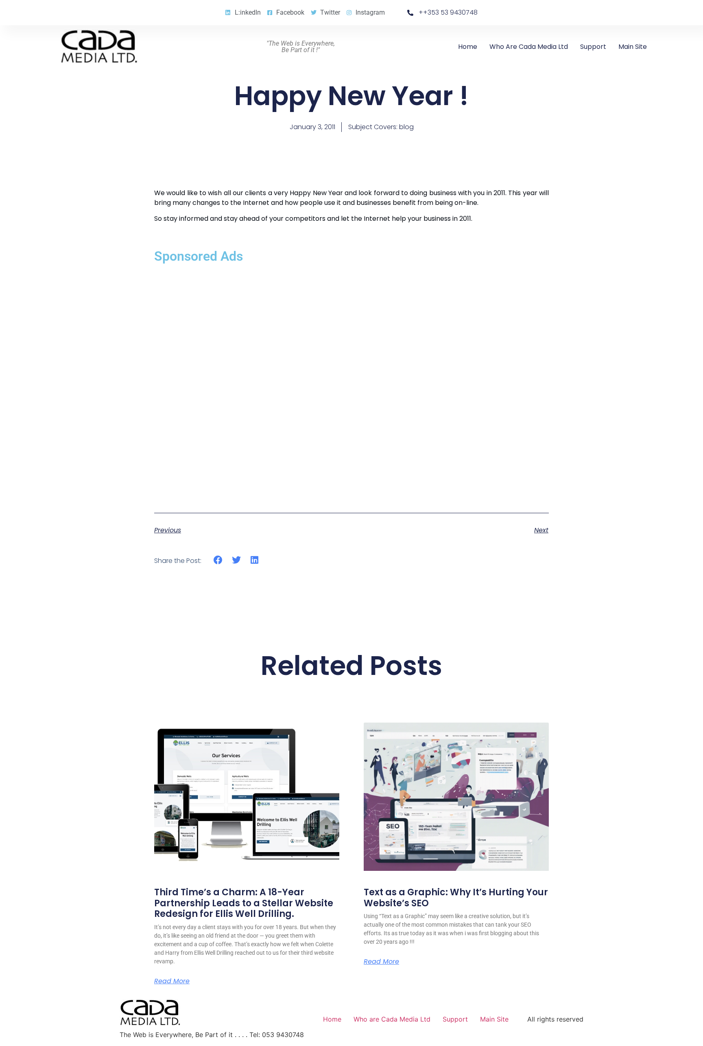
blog (406, 127)
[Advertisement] (351, 382)
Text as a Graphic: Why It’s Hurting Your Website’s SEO (456, 897)
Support (593, 46)
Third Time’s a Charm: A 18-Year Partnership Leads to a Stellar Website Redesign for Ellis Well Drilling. (243, 903)
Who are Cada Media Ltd (528, 46)
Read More (172, 981)
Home (467, 46)
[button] (218, 560)
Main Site (632, 46)
